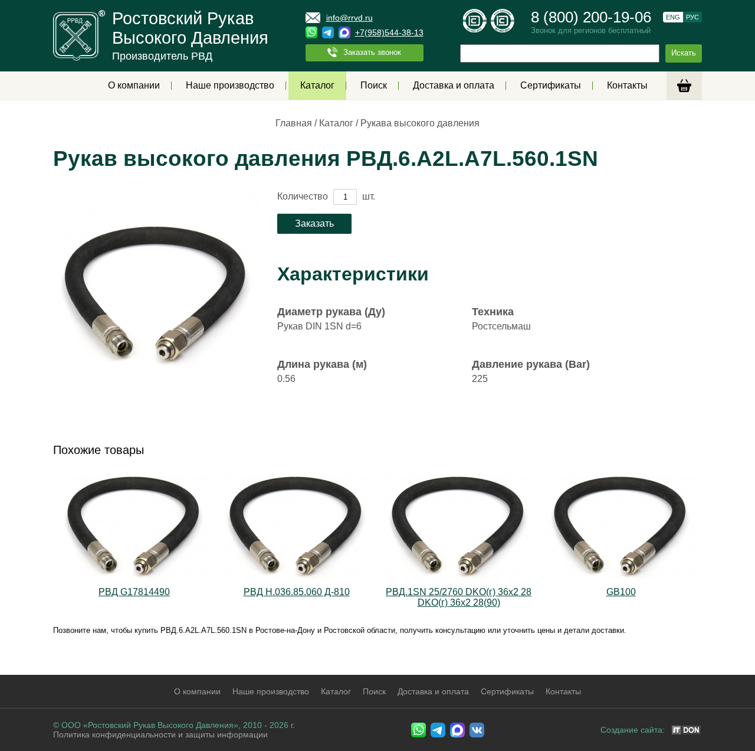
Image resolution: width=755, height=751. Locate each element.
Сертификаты (550, 85)
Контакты (627, 85)
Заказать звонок (372, 52)
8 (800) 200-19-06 (591, 17)
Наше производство (230, 85)
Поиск (373, 85)
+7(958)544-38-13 (389, 32)
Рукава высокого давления (420, 123)
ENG (673, 17)
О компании (134, 85)
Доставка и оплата (453, 85)
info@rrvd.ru (349, 17)
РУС (692, 17)
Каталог (317, 85)
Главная (293, 123)
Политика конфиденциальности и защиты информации (160, 734)
